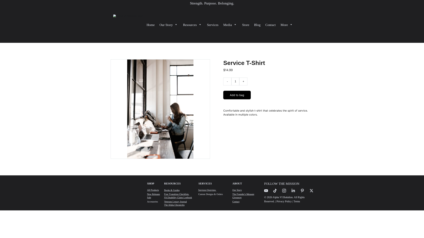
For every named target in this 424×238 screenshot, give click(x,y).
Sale (149, 197)
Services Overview (207, 190)
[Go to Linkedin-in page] (293, 191)
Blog (257, 25)
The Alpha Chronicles (174, 205)
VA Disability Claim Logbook (178, 197)
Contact (270, 25)
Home (151, 25)
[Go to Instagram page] (284, 191)
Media (227, 25)
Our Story (166, 25)
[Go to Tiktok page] (275, 191)
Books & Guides (172, 190)
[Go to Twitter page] (311, 191)
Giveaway (237, 197)
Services (212, 25)
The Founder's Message (243, 194)
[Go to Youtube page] (266, 191)
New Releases (153, 194)
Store (245, 25)
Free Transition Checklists (176, 194)
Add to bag (237, 95)
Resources (190, 25)
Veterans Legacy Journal (175, 201)
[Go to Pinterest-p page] (302, 191)
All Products (153, 190)
